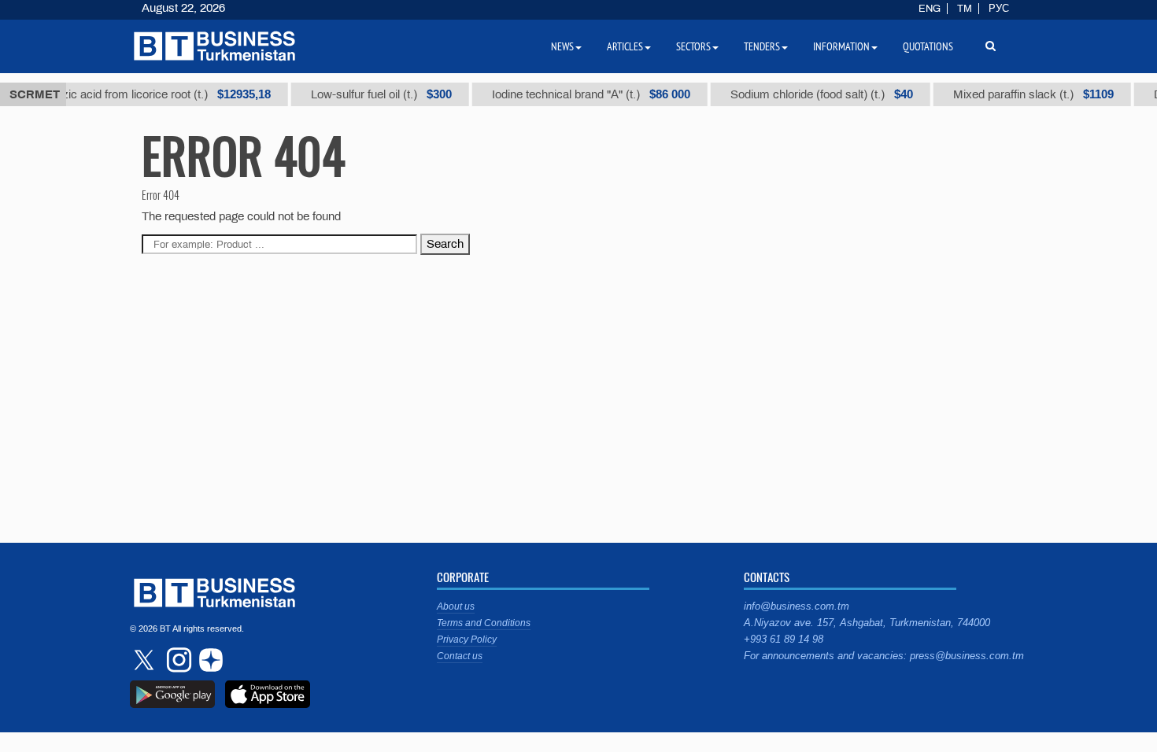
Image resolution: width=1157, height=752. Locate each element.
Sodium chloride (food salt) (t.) (813, 94)
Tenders (762, 46)
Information (841, 46)
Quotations (928, 46)
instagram (177, 660)
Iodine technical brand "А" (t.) (582, 94)
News (562, 46)
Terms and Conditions (483, 623)
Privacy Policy (467, 639)
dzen (208, 660)
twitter (145, 660)
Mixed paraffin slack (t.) (1024, 94)
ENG (930, 8)
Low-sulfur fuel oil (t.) (372, 94)
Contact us (459, 656)
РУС (999, 8)
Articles (625, 46)
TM (964, 8)
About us (456, 606)
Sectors (693, 46)
